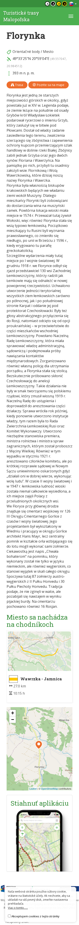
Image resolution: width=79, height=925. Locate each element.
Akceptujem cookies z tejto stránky (35, 916)
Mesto (48, 51)
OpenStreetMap (49, 788)
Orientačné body (26, 51)
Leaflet (33, 788)
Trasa (18, 85)
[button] (38, 744)
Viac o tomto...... (18, 908)
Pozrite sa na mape (50, 85)
